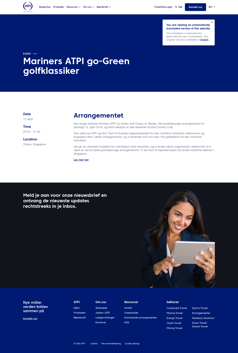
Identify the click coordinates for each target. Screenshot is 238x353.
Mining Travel (174, 328)
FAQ (126, 322)
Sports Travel (200, 308)
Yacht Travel (174, 323)
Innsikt (128, 308)
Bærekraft (80, 318)
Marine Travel (175, 313)
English (204, 40)
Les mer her (81, 160)
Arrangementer (201, 313)
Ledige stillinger (105, 318)
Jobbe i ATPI (103, 313)
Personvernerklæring (111, 344)
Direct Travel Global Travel (200, 325)
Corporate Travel (177, 308)
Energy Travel (174, 318)
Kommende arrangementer (140, 318)
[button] (212, 7)
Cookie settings (132, 344)
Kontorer (101, 322)
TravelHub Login (163, 7)
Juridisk (94, 344)
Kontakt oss (195, 7)
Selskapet (101, 308)
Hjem (77, 308)
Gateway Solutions (203, 318)
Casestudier (131, 313)
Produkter (58, 7)
